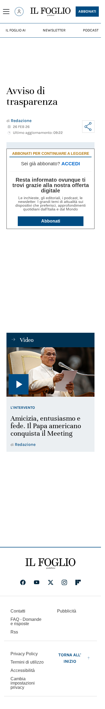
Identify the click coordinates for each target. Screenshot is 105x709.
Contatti (17, 611)
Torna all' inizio (69, 658)
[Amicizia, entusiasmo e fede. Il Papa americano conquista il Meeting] (50, 372)
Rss (14, 632)
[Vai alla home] (50, 11)
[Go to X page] (50, 582)
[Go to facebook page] (23, 582)
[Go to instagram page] (64, 582)
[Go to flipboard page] (78, 582)
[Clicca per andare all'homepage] (50, 563)
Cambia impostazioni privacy (22, 683)
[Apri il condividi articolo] (88, 126)
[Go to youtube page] (36, 582)
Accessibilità (22, 670)
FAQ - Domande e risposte (25, 621)
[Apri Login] (19, 11)
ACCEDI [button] (70, 163)
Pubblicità (66, 611)
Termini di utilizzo (27, 662)
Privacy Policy (24, 653)
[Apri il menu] (6, 12)
